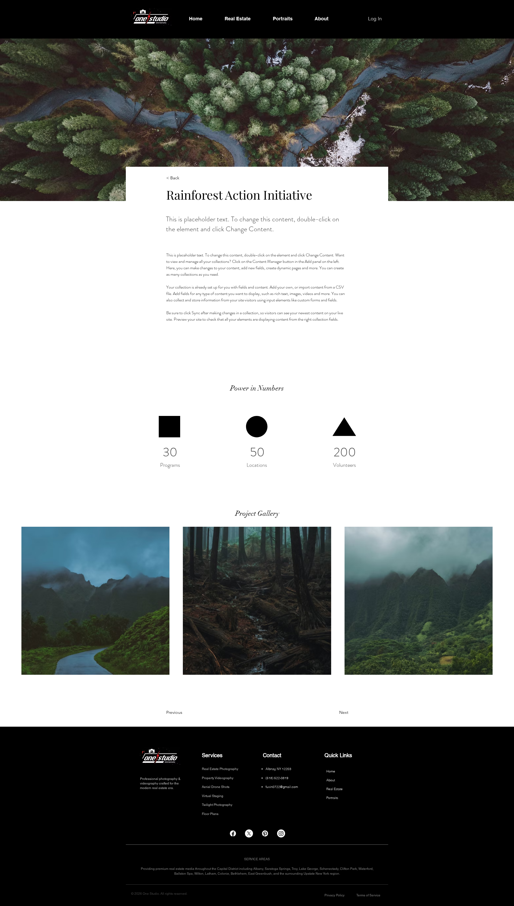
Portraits (332, 798)
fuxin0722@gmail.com (282, 787)
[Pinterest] (265, 833)
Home (330, 771)
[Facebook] (233, 833)
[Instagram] (281, 833)
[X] (249, 833)
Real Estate (334, 789)
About (330, 780)
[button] (334, 895)
